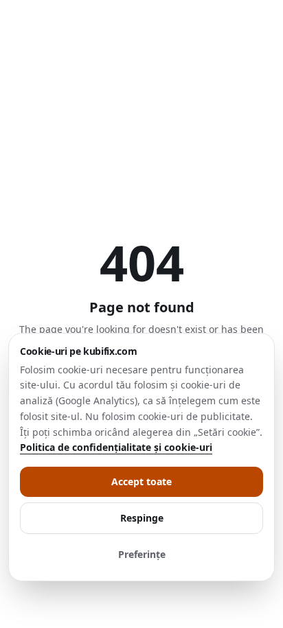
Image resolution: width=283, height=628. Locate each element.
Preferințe (142, 554)
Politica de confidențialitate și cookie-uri (116, 447)
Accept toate (141, 481)
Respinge (141, 517)
